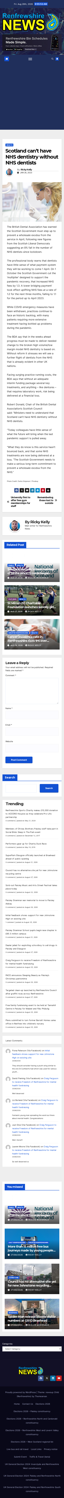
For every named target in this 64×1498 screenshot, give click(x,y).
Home (17, 1404)
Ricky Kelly (26, 169)
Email (8, 725)
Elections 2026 (43, 1404)
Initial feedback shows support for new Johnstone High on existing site (33, 1054)
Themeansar (41, 1396)
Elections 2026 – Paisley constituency (32, 1411)
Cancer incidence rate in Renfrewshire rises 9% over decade (27, 640)
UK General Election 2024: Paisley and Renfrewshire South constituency (32, 1489)
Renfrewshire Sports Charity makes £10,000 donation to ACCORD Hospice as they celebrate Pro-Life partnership (32, 813)
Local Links (36, 1449)
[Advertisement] (32, 95)
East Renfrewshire (17, 1242)
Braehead (13, 1313)
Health (9, 145)
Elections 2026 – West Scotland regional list (32, 1441)
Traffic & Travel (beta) (39, 1456)
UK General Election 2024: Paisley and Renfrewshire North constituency (32, 1478)
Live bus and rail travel (17, 1449)
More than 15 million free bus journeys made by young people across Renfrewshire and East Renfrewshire (30, 1252)
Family (11, 565)
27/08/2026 (17, 1220)
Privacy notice (50, 1449)
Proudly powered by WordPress (21, 1392)
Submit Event (20, 1456)
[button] (52, 59)
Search (10, 777)
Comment (10, 675)
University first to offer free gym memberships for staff (20, 501)
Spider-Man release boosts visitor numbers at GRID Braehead (32, 1318)
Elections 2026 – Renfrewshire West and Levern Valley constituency (32, 1432)
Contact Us (27, 1404)
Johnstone (13, 1278)
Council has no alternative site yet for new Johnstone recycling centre (32, 1285)
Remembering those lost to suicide (45, 500)
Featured (12, 599)
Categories (7, 1344)
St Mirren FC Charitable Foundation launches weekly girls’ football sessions (31, 607)
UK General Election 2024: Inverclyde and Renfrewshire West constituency (32, 1466)
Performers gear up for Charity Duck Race (26, 844)
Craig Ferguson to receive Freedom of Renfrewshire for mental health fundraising (35, 1082)
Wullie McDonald (38, 578)
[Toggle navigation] (30, 59)
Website (9, 741)
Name (8, 708)
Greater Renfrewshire (18, 633)
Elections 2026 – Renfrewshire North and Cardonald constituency (32, 1420)
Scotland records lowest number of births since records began (30, 571)
